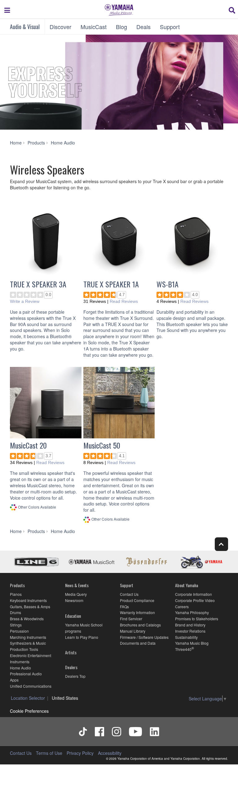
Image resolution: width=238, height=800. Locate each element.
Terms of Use (49, 753)
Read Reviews (124, 301)
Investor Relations (190, 631)
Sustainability (186, 637)
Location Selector (28, 698)
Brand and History (190, 624)
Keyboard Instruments (28, 600)
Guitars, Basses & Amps (30, 606)
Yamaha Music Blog (192, 643)
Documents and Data (138, 643)
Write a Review (24, 301)
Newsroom (74, 600)
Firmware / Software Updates (144, 637)
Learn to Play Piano (81, 637)
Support (126, 585)
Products (17, 585)
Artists (71, 652)
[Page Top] (221, 544)
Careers (182, 606)
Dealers (71, 667)
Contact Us (129, 594)
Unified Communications (30, 686)
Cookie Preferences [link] (29, 711)
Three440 (183, 649)
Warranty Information (137, 612)
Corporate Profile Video (195, 600)
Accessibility (109, 753)
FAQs (124, 606)
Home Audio (20, 667)
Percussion (19, 631)
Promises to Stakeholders (196, 618)
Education (73, 616)
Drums (15, 612)
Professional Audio (26, 673)
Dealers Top (75, 676)
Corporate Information (193, 594)
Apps (14, 679)
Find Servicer (131, 618)
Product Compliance (137, 600)
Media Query (76, 594)
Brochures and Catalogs (140, 624)
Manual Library (132, 631)
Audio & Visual (25, 27)
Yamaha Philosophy (192, 612)
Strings (16, 624)
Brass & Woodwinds (27, 618)
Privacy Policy (80, 753)
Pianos (16, 594)
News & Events (77, 585)
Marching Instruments (28, 637)
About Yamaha (186, 585)
